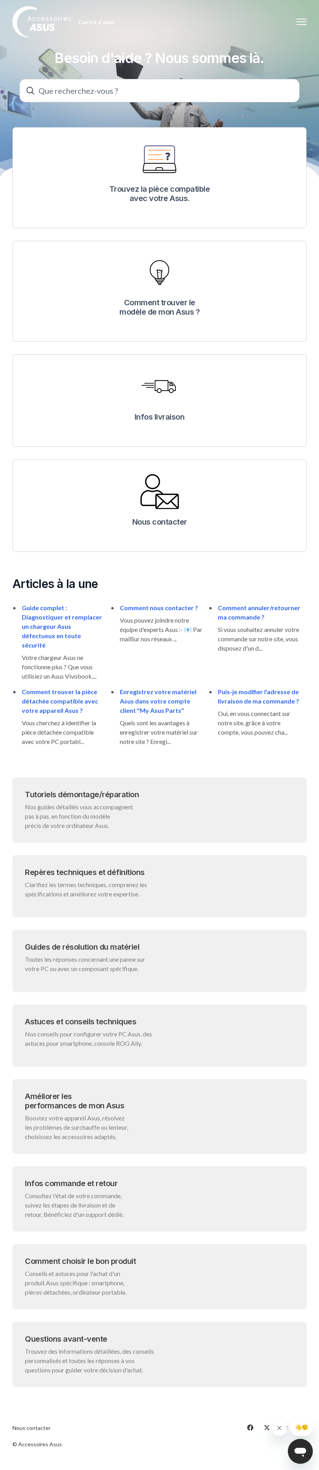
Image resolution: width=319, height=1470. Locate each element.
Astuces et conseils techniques (80, 1021)
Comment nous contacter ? (159, 607)
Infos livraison (160, 417)
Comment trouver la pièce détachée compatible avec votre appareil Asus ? (60, 701)
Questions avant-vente (66, 1339)
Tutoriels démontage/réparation (82, 794)
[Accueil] (42, 21)
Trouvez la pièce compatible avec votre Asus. (159, 193)
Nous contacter (159, 522)
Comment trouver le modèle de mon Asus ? (159, 307)
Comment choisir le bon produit (80, 1261)
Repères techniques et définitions (85, 872)
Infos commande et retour (71, 1183)
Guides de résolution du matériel (82, 947)
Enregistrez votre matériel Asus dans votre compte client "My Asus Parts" (158, 701)
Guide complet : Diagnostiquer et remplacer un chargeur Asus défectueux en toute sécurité (62, 626)
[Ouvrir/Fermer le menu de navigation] (301, 21)
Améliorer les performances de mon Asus (74, 1101)
